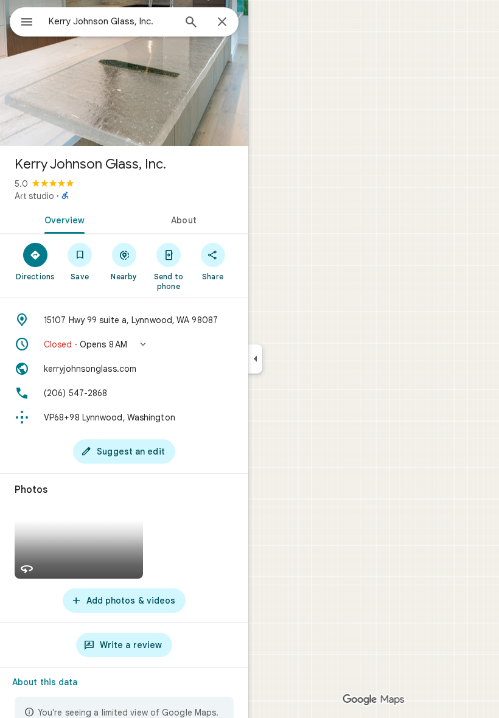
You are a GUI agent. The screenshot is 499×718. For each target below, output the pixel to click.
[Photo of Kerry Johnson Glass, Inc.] (124, 73)
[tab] (62, 219)
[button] (124, 344)
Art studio (34, 195)
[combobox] (111, 21)
